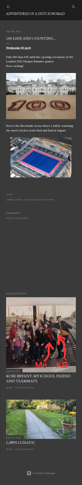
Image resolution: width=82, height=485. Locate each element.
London (18, 199)
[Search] (73, 6)
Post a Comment (17, 218)
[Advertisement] (41, 256)
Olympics (29, 199)
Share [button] (9, 194)
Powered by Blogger (44, 473)
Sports (39, 199)
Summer (49, 199)
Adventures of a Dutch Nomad (35, 13)
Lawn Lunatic (20, 442)
